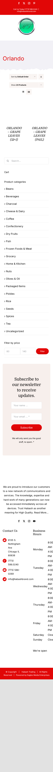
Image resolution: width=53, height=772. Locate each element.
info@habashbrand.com (26, 11)
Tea (8, 323)
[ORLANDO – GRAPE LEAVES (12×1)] (13, 105)
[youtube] (34, 521)
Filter (42, 351)
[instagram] (29, 521)
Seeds (10, 308)
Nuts (9, 271)
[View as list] (29, 92)
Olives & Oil (13, 278)
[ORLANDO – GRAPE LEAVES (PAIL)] (39, 105)
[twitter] (24, 521)
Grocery (11, 256)
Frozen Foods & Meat (19, 248)
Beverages (12, 196)
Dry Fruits (12, 233)
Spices (10, 316)
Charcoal (11, 203)
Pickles (10, 293)
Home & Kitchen (15, 263)
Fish (8, 241)
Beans (10, 188)
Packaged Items (15, 286)
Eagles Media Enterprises (38, 675)
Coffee (10, 218)
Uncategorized (15, 331)
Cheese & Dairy (15, 211)
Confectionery (14, 226)
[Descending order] (41, 77)
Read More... (41, 512)
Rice (8, 301)
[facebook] (19, 521)
